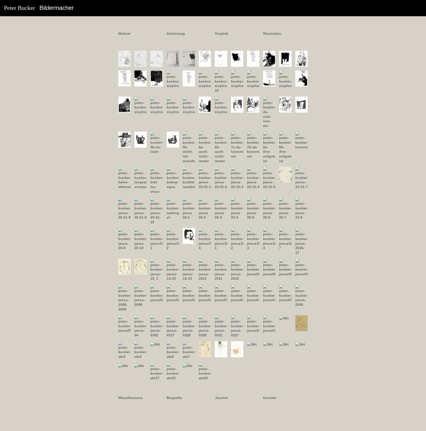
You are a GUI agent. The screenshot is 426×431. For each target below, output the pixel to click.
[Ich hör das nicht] (301, 140)
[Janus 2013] (205, 269)
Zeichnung (176, 33)
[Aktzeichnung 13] (284, 344)
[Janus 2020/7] (285, 208)
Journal (221, 398)
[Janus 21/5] (269, 178)
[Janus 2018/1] (221, 239)
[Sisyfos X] (156, 78)
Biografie (174, 398)
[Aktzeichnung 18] (173, 371)
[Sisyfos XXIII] (156, 105)
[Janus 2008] (140, 295)
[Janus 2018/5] (285, 239)
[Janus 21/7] (301, 178)
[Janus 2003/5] (205, 326)
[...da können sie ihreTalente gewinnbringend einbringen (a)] (237, 145)
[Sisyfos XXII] (140, 105)
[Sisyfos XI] (173, 79)
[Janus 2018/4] (269, 239)
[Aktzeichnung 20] (205, 371)
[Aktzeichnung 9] (221, 349)
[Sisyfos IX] (140, 78)
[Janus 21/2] (221, 178)
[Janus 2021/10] (156, 211)
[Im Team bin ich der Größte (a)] (140, 139)
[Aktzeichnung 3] (124, 350)
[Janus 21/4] (253, 178)
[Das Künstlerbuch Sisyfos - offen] (189, 58)
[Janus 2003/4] (189, 326)
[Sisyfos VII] (301, 58)
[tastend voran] (140, 178)
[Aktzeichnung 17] (156, 371)
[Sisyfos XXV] (189, 105)
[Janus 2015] (173, 269)
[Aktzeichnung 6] (173, 350)
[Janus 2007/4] (205, 293)
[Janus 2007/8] (269, 293)
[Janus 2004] (140, 326)
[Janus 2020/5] (253, 208)
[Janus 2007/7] (253, 293)
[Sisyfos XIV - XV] (221, 81)
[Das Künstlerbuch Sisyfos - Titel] (173, 58)
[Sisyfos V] (269, 58)
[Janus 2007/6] (237, 293)
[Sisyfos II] (221, 58)
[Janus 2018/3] (253, 239)
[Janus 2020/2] (205, 208)
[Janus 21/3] (237, 178)
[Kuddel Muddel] (189, 178)
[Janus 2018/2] (237, 239)
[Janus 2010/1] (253, 267)
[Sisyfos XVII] (253, 79)
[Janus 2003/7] (237, 326)
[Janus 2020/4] (237, 208)
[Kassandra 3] (156, 58)
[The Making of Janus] (173, 208)
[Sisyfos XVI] (237, 79)
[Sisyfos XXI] (124, 104)
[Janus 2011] (237, 269)
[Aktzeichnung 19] (187, 365)
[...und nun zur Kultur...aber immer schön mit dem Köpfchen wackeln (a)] (269, 112)
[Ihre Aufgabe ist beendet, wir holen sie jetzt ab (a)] (269, 147)
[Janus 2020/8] (301, 208)
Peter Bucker (39, 7)
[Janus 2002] (253, 324)
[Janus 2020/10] (140, 239)
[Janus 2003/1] (156, 326)
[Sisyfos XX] (301, 78)
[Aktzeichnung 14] (300, 344)
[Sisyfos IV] (253, 58)
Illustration (272, 33)
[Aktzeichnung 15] (123, 365)
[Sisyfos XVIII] (269, 78)
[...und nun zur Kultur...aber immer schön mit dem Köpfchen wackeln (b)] (285, 104)
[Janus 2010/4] (301, 267)
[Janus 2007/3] (189, 293)
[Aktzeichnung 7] (189, 350)
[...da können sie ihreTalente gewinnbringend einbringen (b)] (253, 145)
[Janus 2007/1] (156, 293)
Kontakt (269, 398)
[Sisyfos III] (237, 58)
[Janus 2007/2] (173, 293)
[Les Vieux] (156, 180)
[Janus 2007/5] (221, 293)
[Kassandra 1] (124, 58)
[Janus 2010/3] (285, 267)
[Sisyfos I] (205, 58)
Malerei (124, 33)
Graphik (221, 33)
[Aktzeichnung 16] (139, 365)
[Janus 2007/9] (285, 293)
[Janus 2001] (269, 324)
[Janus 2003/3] (173, 326)
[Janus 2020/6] (269, 208)
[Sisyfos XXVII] (221, 105)
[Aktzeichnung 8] (205, 349)
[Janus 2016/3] (156, 269)
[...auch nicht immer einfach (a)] (205, 147)
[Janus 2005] (124, 324)
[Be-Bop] (173, 178)
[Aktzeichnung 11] (252, 344)
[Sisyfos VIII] (124, 78)
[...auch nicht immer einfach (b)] (221, 147)
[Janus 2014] (189, 269)
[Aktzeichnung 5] (155, 344)
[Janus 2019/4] (205, 239)
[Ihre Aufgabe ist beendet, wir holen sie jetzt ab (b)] (285, 147)
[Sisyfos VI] (285, 58)
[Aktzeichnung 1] (284, 318)
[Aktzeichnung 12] (268, 344)
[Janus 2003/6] (221, 326)
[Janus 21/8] (124, 208)
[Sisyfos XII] (189, 78)
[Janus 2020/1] (189, 208)
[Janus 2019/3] (189, 236)
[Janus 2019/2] (173, 239)
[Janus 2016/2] (140, 266)
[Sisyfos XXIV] (173, 105)
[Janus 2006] (301, 295)
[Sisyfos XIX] (285, 79)
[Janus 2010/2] (269, 267)
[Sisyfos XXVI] (205, 104)
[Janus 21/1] (205, 178)
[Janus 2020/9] (124, 239)
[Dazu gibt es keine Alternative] (124, 178)
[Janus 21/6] (285, 174)
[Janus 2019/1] (156, 239)
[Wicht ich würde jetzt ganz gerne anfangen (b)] (189, 147)
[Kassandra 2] (140, 58)
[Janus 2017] (301, 241)
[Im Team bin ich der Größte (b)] (156, 142)
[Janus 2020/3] (221, 208)
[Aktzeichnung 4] (140, 350)
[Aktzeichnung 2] (301, 323)
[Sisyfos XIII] (205, 79)
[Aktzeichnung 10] (237, 349)
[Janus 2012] (221, 269)
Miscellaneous (130, 398)
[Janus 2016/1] (124, 266)
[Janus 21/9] (140, 208)
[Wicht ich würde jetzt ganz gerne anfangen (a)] (173, 139)
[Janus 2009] (124, 298)
